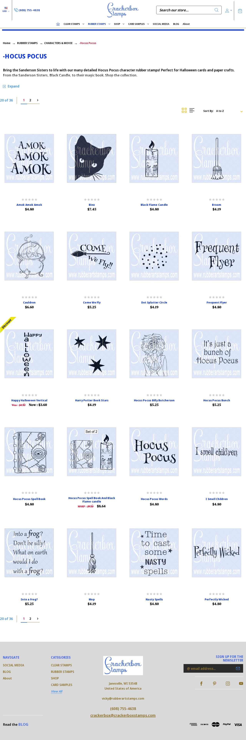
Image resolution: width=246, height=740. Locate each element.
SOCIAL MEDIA (161, 24)
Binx (92, 205)
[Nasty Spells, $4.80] (154, 553)
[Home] (58, 24)
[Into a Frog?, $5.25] (29, 553)
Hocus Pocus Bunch (216, 400)
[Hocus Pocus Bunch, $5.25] (216, 354)
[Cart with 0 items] (240, 11)
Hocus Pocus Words (154, 499)
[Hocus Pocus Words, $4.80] (154, 451)
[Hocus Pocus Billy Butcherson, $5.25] (154, 354)
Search (216, 10)
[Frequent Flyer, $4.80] (216, 256)
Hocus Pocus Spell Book (29, 499)
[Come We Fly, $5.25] (91, 256)
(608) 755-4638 (123, 708)
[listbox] (231, 111)
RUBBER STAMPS (97, 24)
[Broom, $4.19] (216, 158)
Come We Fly (92, 302)
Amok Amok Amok (29, 205)
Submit (238, 668)
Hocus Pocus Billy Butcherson (154, 400)
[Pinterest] (215, 684)
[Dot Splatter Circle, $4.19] (154, 256)
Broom (216, 205)
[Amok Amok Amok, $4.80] (29, 158)
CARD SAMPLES (136, 24)
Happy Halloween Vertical (29, 400)
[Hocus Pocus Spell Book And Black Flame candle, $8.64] (91, 451)
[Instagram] (228, 684)
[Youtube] (241, 684)
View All (56, 691)
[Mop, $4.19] (91, 553)
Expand (13, 86)
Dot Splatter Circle (154, 302)
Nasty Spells (154, 599)
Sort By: (208, 111)
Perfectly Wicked (217, 599)
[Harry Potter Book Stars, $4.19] (91, 354)
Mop (92, 599)
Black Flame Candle (154, 205)
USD (4, 11)
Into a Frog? (29, 599)
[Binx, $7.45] (91, 158)
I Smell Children (217, 499)
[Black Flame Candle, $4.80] (154, 158)
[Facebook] (201, 684)
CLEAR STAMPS (72, 24)
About (186, 24)
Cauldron (29, 302)
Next (36, 100)
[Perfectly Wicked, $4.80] (216, 553)
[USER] (228, 10)
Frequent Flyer (217, 302)
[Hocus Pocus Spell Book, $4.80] (29, 451)
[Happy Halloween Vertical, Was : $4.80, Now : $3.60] (29, 354)
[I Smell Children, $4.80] (216, 451)
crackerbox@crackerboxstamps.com (123, 715)
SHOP (117, 24)
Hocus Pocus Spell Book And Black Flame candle (91, 499)
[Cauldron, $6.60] (29, 256)
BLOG (176, 24)
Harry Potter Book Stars (92, 400)
